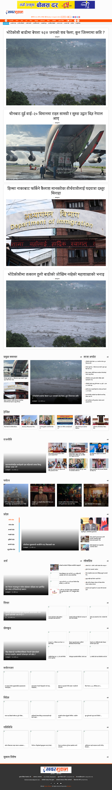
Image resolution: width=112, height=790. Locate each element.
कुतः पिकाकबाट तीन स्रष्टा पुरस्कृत (93, 504)
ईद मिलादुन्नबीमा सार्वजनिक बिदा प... (46, 427)
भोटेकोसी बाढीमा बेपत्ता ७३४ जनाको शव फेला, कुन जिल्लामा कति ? (56, 33)
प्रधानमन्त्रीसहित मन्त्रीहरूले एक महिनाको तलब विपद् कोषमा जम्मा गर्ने (23, 466)
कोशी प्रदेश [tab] (11, 520)
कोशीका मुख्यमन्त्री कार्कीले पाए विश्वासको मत (39, 544)
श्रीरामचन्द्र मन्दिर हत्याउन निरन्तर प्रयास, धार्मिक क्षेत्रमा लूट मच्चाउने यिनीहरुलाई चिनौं (15, 503)
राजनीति (11, 21)
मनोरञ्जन (42, 21)
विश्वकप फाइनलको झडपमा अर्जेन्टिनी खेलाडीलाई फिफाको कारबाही (76, 643)
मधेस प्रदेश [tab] (11, 525)
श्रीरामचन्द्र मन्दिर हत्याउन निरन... (28, 427)
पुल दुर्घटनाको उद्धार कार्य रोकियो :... (93, 716)
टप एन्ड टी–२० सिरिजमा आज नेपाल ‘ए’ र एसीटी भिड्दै (56, 643)
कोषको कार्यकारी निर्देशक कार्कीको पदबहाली (70, 566)
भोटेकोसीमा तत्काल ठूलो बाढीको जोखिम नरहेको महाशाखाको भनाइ (56, 275)
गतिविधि (54, 21)
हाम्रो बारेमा (59, 774)
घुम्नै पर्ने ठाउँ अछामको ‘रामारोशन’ (92, 569)
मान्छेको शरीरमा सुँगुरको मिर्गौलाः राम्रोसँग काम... (68, 716)
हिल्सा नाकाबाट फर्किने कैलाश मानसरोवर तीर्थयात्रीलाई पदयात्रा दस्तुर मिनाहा (56, 191)
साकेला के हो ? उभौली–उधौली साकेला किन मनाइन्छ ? (96, 566)
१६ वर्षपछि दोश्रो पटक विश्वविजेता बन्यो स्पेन (98, 657)
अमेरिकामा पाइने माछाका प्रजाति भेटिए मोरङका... (94, 746)
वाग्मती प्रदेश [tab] (11, 530)
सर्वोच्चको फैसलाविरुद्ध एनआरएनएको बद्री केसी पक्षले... (41, 716)
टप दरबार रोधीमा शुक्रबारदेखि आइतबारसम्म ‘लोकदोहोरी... (15, 687)
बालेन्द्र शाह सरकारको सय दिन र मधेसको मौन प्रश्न (98, 617)
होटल (73, 23)
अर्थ (26, 21)
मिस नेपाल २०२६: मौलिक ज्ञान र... (93, 686)
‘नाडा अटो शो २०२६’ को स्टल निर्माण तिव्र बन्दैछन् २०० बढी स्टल (69, 582)
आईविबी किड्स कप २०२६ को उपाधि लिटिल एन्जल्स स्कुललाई (57, 657)
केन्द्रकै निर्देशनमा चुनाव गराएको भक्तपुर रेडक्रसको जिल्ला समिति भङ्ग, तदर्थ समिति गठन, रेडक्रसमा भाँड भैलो (77, 455)
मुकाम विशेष (61, 21)
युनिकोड (64, 17)
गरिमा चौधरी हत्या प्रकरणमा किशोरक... (81, 427)
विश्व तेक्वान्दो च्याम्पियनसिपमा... (11, 427)
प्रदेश (22, 21)
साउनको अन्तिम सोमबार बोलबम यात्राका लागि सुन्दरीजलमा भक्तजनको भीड (68, 503)
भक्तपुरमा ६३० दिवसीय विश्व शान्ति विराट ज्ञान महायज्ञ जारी (42, 503)
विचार (31, 21)
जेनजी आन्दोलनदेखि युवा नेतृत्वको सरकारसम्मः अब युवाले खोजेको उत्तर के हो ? (23, 613)
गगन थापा (60, 23)
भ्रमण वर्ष (67, 23)
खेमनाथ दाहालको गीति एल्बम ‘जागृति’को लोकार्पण (68, 687)
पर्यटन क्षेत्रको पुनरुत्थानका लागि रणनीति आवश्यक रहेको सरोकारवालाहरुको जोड (97, 538)
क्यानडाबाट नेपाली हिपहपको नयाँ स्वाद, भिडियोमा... (41, 687)
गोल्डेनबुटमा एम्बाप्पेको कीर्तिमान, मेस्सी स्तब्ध (77, 657)
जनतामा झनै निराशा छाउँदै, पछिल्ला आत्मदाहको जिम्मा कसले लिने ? (55, 617)
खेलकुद (36, 21)
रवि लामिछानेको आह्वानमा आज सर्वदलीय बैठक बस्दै (98, 454)
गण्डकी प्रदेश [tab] (11, 535)
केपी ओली (29, 23)
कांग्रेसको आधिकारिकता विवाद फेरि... (99, 427)
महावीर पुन (44, 23)
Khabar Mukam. (48, 786)
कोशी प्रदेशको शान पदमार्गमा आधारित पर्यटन (97, 546)
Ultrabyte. (69, 786)
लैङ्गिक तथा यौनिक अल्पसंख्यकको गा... (65, 427)
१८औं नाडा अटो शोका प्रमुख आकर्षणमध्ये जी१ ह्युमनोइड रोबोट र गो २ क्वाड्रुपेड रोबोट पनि (69, 591)
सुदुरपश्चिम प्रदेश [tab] (11, 550)
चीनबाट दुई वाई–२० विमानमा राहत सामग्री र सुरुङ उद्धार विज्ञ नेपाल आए (56, 116)
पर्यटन (17, 21)
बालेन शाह (14, 23)
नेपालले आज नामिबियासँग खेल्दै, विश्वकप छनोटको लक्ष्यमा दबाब (98, 643)
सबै (81, 357)
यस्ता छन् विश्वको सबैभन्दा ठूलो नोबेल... (14, 716)
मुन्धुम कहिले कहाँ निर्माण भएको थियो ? (93, 579)
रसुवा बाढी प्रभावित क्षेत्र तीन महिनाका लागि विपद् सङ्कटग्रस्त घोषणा (56, 470)
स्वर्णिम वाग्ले (36, 23)
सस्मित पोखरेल (52, 23)
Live (70, 17)
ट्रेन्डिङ (6, 23)
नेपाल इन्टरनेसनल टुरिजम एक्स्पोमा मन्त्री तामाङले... (67, 746)
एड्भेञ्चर (78, 23)
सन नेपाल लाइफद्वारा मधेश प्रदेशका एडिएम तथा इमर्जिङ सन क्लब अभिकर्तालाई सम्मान (25, 588)
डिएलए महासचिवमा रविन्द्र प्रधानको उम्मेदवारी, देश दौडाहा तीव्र (98, 470)
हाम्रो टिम (53, 774)
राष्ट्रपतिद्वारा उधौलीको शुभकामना (89, 532)
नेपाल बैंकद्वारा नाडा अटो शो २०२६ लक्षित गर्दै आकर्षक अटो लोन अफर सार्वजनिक (70, 574)
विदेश (48, 21)
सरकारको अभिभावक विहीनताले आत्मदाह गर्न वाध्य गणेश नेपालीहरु (78, 617)
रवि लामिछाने (21, 23)
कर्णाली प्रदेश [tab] (11, 545)
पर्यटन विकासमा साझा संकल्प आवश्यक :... (15, 746)
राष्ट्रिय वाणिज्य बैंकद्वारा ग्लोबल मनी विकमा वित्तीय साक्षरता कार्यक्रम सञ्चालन (95, 583)
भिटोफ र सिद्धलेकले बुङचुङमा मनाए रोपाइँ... (42, 746)
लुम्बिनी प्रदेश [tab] (11, 540)
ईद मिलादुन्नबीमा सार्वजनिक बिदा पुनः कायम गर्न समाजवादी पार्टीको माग (77, 470)
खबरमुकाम (57, 37)
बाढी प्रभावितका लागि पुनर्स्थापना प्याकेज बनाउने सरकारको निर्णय (56, 454)
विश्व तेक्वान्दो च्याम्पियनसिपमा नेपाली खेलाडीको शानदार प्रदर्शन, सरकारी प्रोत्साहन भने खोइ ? (22, 653)
